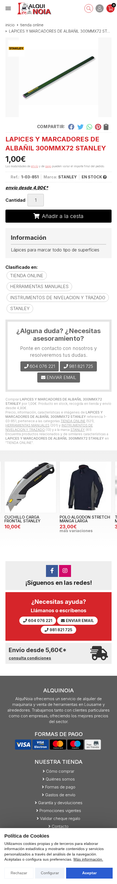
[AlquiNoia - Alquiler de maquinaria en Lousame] (34, 8)
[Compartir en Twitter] (80, 126)
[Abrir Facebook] (52, 571)
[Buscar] (88, 8)
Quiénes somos (60, 779)
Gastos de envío (60, 794)
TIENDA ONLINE (73, 421)
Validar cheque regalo (60, 818)
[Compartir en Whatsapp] (89, 126)
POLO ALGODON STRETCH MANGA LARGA (85, 519)
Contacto (60, 826)
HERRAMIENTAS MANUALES (27, 425)
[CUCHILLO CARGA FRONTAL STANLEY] (30, 487)
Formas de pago (60, 787)
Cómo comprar (60, 771)
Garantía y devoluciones (60, 802)
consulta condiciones (30, 658)
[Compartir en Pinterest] (98, 126)
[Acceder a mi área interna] (99, 8)
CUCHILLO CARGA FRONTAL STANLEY (22, 519)
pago (48, 166)
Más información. (88, 859)
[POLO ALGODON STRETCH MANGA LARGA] (85, 487)
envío (34, 166)
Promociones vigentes (60, 810)
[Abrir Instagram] (65, 571)
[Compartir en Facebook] (71, 126)
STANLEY (77, 430)
